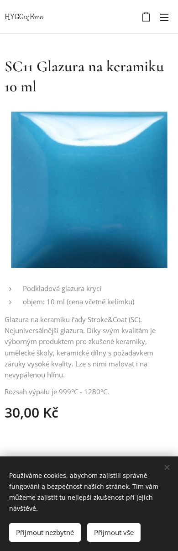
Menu (164, 17)
